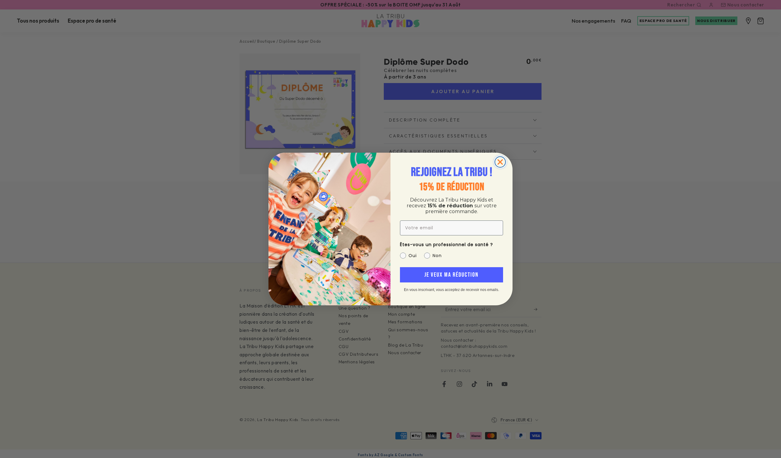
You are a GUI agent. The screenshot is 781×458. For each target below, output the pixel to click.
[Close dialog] (500, 162)
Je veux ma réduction (451, 274)
